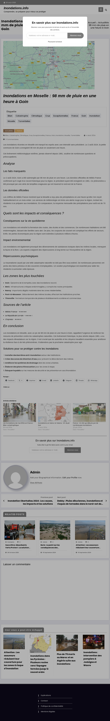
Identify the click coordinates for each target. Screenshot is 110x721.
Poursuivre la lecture (55, 42)
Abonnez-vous (75, 35)
